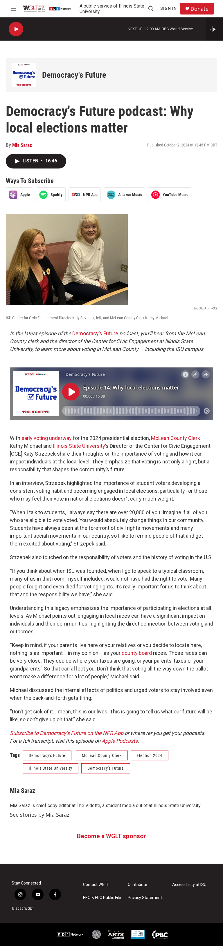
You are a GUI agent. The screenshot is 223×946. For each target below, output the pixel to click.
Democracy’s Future (95, 333)
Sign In (168, 8)
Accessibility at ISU (189, 884)
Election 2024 (149, 755)
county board (137, 653)
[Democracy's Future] (24, 75)
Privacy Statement (145, 898)
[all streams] (214, 29)
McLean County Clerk (175, 438)
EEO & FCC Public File (102, 898)
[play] (16, 29)
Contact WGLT (96, 884)
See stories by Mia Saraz (39, 814)
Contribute (137, 884)
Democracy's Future (74, 75)
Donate (199, 9)
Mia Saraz (22, 145)
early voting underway (46, 438)
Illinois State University (79, 446)
